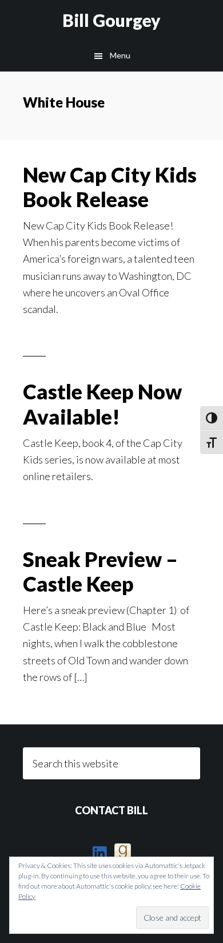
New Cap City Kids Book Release (110, 187)
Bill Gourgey (111, 20)
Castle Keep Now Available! (102, 404)
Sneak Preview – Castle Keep (100, 571)
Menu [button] (120, 55)
